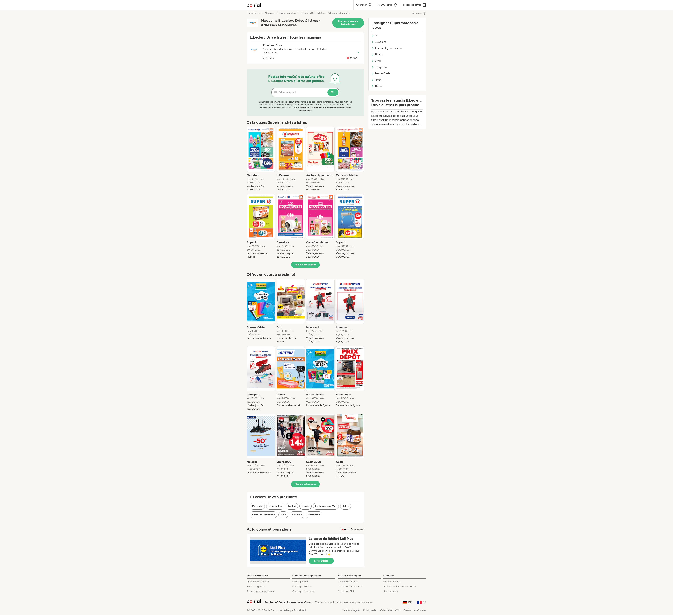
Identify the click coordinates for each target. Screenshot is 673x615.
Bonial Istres (253, 13)
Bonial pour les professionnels (399, 586)
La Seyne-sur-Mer (326, 506)
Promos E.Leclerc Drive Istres (348, 22)
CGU (398, 610)
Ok (333, 92)
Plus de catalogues (305, 264)
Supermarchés (288, 13)
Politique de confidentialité (377, 610)
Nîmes (305, 506)
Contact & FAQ (391, 581)
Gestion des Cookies (414, 610)
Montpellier (275, 506)
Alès (283, 514)
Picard (378, 54)
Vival (378, 60)
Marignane (314, 514)
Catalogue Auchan (348, 581)
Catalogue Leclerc (302, 586)
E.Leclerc (380, 41)
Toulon (292, 506)
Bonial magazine (255, 586)
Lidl (377, 35)
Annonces (417, 13)
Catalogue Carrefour (303, 591)
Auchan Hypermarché (388, 48)
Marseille (257, 506)
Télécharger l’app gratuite (261, 591)
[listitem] (261, 159)
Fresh (378, 79)
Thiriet (379, 86)
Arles (345, 506)
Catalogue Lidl (300, 581)
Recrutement (390, 591)
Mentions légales (351, 610)
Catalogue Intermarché (350, 586)
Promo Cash (382, 73)
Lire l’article (321, 560)
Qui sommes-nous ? (258, 581)
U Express (381, 67)
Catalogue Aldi (346, 591)
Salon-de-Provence (263, 514)
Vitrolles (297, 514)
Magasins (270, 13)
